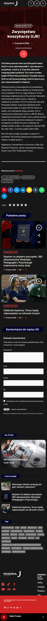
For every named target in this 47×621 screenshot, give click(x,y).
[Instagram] (17, 608)
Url (4, 390)
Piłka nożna (31, 534)
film (17, 528)
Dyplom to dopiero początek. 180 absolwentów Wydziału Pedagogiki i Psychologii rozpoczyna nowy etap (23, 261)
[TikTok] (8, 608)
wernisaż (6, 548)
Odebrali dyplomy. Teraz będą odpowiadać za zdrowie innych (22, 312)
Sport (14, 538)
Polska (41, 534)
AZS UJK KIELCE (7, 528)
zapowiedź (6, 552)
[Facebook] (20, 608)
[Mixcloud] (11, 608)
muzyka (14, 534)
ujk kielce (7, 181)
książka (39, 531)
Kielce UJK (32, 528)
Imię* (5, 366)
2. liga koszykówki (10, 177)
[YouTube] (5, 608)
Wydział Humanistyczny (32, 548)
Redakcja (19, 171)
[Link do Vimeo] (10, 3)
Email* (5, 378)
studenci (22, 538)
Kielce (23, 528)
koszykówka (28, 177)
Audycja (7, 455)
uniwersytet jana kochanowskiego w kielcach (21, 545)
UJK (37, 538)
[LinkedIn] (14, 608)
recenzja (6, 538)
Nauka (21, 534)
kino (40, 528)
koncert (5, 531)
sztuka (31, 538)
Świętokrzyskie (19, 552)
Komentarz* (7, 350)
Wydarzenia (16, 548)
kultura (5, 534)
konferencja (16, 531)
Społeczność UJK (23, 26)
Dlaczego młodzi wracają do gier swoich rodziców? (27, 485)
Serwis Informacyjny (16, 459)
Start (40, 578)
